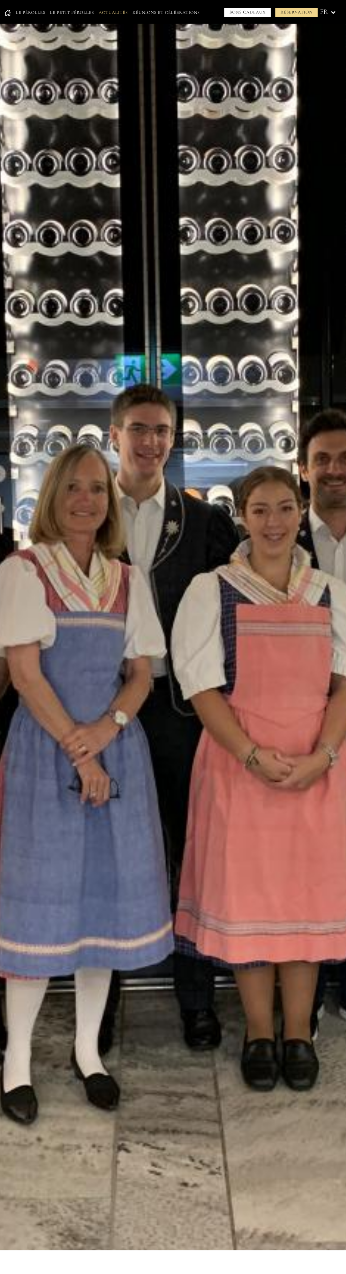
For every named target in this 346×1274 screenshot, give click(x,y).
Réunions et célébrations (166, 12)
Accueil (7, 12)
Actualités (113, 12)
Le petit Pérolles (72, 12)
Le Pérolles (30, 12)
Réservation (296, 12)
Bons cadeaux (247, 12)
